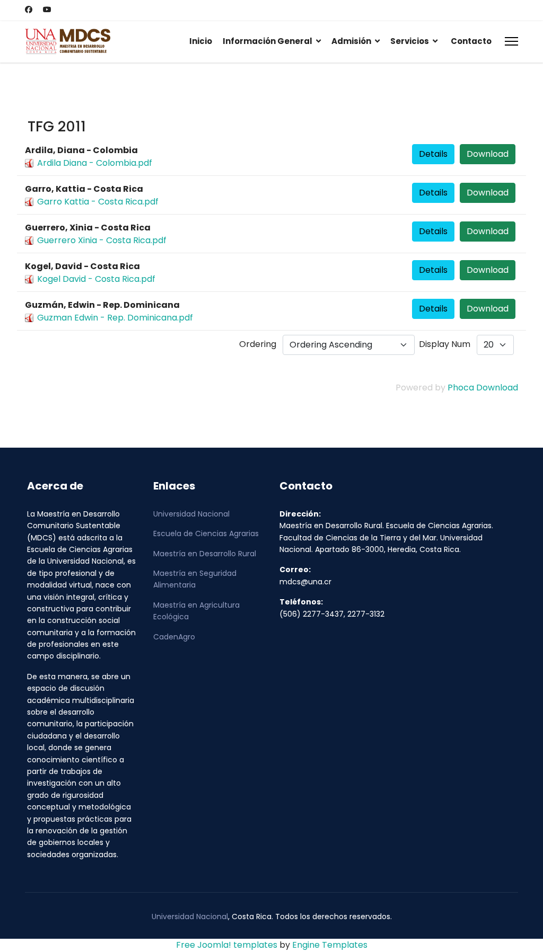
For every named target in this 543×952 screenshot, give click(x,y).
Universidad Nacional (191, 514)
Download (488, 154)
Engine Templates (329, 945)
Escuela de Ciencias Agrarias (206, 533)
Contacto (471, 41)
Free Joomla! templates (226, 945)
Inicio (200, 41)
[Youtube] (47, 9)
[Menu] (511, 41)
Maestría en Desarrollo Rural (204, 553)
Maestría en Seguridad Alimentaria (195, 579)
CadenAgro (174, 636)
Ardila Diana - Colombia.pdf (94, 163)
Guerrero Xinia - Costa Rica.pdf (102, 240)
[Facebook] (28, 9)
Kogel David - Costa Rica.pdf (96, 279)
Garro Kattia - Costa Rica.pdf (98, 201)
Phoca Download (483, 387)
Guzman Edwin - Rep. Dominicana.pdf (115, 318)
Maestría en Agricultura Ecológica (196, 611)
